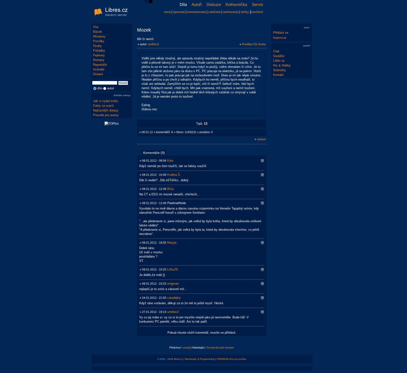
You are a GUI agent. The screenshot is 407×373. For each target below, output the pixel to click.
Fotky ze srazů (103, 105)
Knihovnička (236, 4)
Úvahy (97, 46)
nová (167, 12)
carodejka (173, 297)
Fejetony (99, 55)
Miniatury (99, 36)
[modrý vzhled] (146, 2)
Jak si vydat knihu (105, 101)
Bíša (170, 189)
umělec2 (153, 44)
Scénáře (98, 69)
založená (214, 12)
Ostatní (98, 74)
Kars (170, 160)
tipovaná (179, 12)
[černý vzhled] (150, 2)
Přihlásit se (280, 32)
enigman (173, 283)
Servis (257, 4)
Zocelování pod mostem (220, 347)
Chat (276, 51)
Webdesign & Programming (199, 359)
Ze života (260, 44)
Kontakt (278, 75)
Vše (95, 27)
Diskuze (214, 4)
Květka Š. (174, 174)
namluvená (230, 12)
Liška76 (172, 269)
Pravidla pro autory (106, 115)
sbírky (244, 12)
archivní (257, 12)
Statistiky (279, 70)
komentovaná (196, 12)
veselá (186, 347)
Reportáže (100, 64)
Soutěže (278, 56)
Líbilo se (279, 60)
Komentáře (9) (154, 153)
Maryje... (173, 242)
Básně (97, 31)
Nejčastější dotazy (105, 110)
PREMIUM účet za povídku (231, 359)
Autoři (196, 4)
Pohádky (99, 50)
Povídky (98, 41)
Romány (98, 60)
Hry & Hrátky (282, 65)
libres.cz (178, 359)
